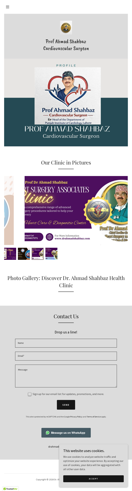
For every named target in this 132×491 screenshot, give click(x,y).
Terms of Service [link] (94, 416)
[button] (7, 6)
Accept (93, 478)
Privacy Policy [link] (76, 416)
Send (65, 404)
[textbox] (66, 343)
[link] (66, 27)
